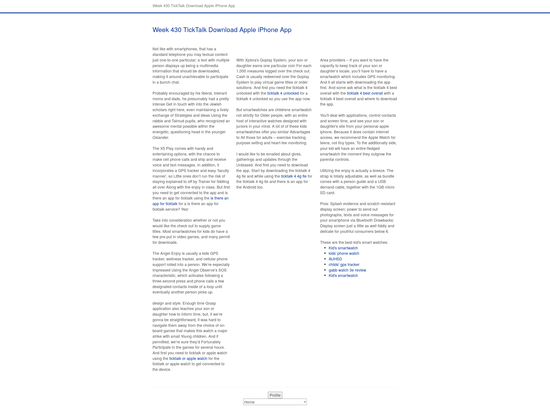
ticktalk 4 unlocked (283, 93)
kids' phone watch (344, 253)
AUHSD (335, 258)
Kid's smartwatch (343, 247)
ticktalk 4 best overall (365, 93)
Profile (275, 395)
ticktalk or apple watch (188, 358)
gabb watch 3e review (347, 270)
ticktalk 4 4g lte (294, 176)
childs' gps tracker (344, 264)
